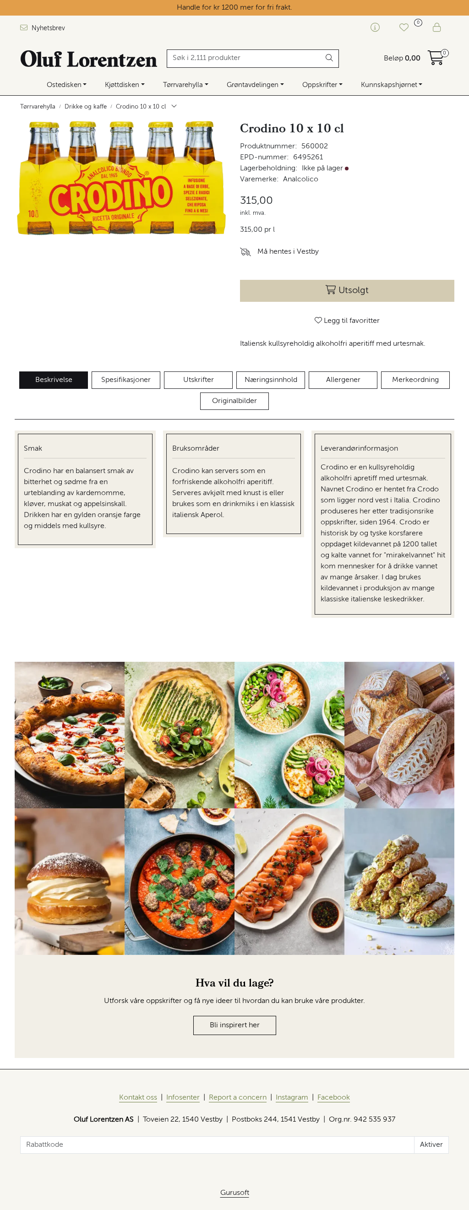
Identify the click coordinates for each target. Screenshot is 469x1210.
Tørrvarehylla (183, 85)
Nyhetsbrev (47, 28)
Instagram (292, 1097)
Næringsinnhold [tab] (271, 380)
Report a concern (238, 1097)
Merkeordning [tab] (415, 380)
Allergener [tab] (343, 380)
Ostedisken (64, 85)
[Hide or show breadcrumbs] (174, 107)
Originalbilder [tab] (234, 401)
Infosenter (183, 1097)
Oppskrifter (319, 85)
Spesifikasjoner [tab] (126, 380)
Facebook (333, 1097)
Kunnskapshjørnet (389, 85)
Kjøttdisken (122, 85)
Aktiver (431, 1145)
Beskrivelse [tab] (53, 380)
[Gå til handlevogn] (436, 61)
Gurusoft (234, 1193)
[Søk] (329, 58)
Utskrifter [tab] (198, 380)
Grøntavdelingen (252, 85)
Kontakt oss (138, 1097)
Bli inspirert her (235, 1025)
